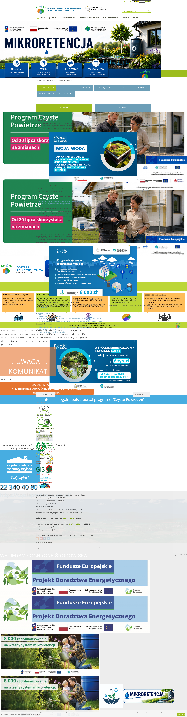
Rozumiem (181, 714)
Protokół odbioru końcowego (47, 329)
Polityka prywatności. (145, 548)
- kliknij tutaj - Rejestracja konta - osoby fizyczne (54, 204)
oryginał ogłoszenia (44, 314)
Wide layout (143, 1)
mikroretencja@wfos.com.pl (85, 535)
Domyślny (122, 1)
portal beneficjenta (78, 189)
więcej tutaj (53, 120)
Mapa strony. (135, 548)
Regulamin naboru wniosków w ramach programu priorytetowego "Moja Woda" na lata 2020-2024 (70, 319)
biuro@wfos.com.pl (47, 507)
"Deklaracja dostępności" (44, 543)
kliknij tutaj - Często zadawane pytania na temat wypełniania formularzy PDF (64, 201)
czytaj (38, 714)
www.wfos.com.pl (41, 308)
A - (146, 1)
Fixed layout (140, 1)
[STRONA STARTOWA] (38, 18)
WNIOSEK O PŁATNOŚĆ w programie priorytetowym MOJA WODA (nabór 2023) (63, 327)
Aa (133, 1)
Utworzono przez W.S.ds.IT (176, 555)
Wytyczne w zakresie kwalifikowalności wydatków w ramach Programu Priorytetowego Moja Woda (70, 321)
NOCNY (129, 1)
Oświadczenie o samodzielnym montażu (51, 332)
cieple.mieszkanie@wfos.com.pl (50, 530)
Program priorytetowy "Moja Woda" (49, 316)
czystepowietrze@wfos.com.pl (50, 527)
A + (150, 1)
